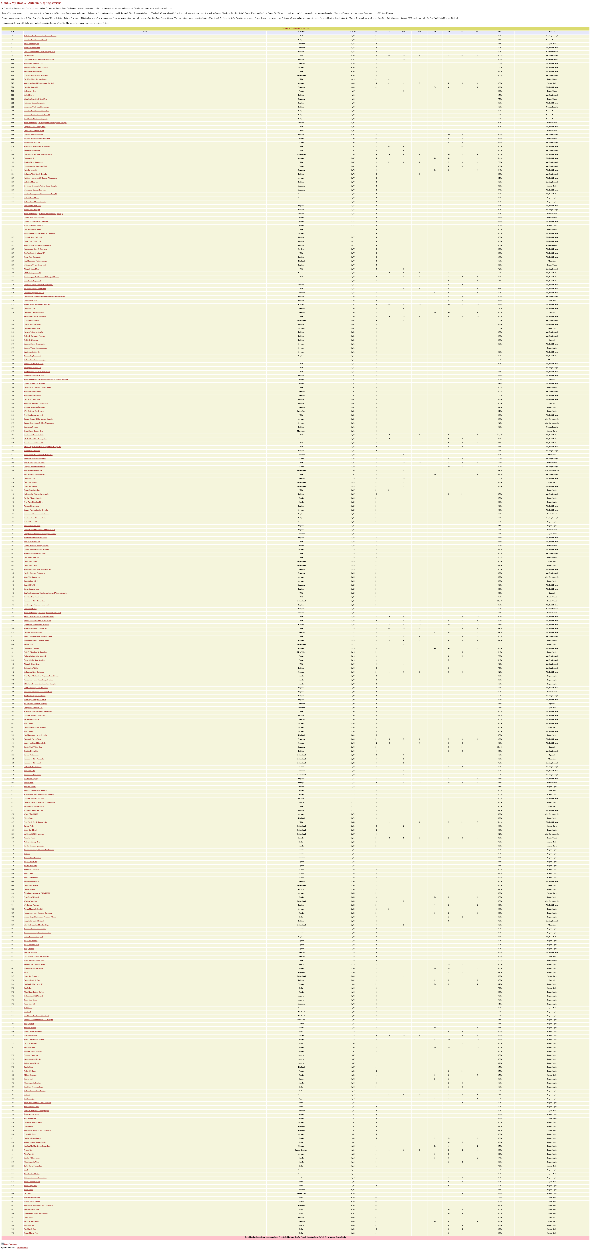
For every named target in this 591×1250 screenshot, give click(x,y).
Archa (26, 972)
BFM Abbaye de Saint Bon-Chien (36, 75)
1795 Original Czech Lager (34, 411)
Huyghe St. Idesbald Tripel (34, 921)
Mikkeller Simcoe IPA (32, 48)
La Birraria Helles (30, 565)
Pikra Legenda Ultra (31, 1162)
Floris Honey (29, 1217)
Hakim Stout (28, 782)
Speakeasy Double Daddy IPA (35, 289)
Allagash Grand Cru (31, 269)
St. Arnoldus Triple (31, 668)
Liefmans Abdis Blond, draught (35, 174)
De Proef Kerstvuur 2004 (33, 134)
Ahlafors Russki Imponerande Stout (37, 138)
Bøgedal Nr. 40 (29, 585)
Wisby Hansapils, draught (33, 225)
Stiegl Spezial (29, 1024)
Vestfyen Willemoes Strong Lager (36, 1111)
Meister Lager (29, 1099)
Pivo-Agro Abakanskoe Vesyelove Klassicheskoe (41, 676)
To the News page (10, 1244)
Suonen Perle (29, 826)
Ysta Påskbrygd (30, 1118)
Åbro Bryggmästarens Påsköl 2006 (37, 893)
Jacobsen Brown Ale (31, 881)
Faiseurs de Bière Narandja (34, 759)
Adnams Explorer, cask (32, 356)
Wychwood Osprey (31, 778)
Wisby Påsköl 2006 (31, 814)
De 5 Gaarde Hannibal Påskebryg (36, 956)
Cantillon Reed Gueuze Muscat (35, 40)
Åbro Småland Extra (31, 1174)
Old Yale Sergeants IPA (32, 273)
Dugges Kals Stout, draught (34, 217)
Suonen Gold (28, 644)
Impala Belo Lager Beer (33, 1031)
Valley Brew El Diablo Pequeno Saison (38, 636)
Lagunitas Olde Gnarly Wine (34, 127)
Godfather (28, 988)
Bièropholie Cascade (31, 648)
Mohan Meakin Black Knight (34, 1091)
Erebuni (27, 1095)
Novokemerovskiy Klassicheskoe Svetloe (39, 850)
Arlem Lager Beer (30, 1186)
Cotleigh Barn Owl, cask (33, 237)
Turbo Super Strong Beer (33, 1166)
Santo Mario (28, 1190)
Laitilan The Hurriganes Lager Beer (37, 1146)
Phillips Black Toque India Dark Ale (37, 304)
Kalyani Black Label (31, 1107)
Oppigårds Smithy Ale (32, 352)
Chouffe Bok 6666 (30, 300)
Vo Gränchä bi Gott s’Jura (34, 834)
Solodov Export (30, 1047)
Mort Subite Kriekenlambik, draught (37, 245)
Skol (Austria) (29, 1225)
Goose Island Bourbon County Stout (37, 387)
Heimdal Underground (32, 281)
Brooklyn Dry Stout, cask (33, 597)
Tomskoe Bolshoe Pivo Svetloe (35, 929)
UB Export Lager (30, 1043)
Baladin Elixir (29, 55)
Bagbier (27, 854)
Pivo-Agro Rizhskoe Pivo (33, 502)
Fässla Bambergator (31, 44)
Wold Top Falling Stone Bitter (35, 699)
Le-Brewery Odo (30, 91)
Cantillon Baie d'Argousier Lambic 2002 (39, 59)
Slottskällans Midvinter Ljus (34, 522)
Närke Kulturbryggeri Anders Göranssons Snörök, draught (46, 379)
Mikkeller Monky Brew (32, 391)
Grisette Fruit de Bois (32, 980)
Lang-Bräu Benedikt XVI (33, 707)
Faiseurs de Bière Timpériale (34, 601)
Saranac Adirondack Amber (34, 806)
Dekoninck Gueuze (31, 427)
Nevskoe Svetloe (30, 1028)
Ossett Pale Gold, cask (32, 257)
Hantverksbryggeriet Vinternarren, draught (40, 194)
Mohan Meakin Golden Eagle (35, 1142)
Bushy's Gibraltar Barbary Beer (36, 652)
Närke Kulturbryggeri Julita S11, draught (39, 233)
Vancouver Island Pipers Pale (35, 743)
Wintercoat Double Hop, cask (35, 190)
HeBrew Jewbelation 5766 (33, 364)
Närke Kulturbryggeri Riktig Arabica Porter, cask (42, 613)
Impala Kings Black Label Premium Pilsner (40, 917)
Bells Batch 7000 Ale (31, 557)
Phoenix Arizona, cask (32, 526)
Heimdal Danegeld (31, 87)
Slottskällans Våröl (31, 581)
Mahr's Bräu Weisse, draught (34, 360)
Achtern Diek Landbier (32, 858)
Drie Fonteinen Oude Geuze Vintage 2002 (39, 52)
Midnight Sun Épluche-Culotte (35, 553)
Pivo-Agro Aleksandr (32, 897)
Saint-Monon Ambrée (32, 451)
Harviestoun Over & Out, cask (35, 249)
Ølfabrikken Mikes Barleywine (35, 439)
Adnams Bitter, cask (31, 506)
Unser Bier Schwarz (31, 976)
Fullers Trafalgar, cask (32, 324)
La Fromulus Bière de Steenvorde (36, 494)
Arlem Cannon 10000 (32, 1182)
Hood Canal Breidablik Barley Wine (37, 620)
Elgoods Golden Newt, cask (34, 375)
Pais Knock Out (30, 1229)
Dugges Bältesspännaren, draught (36, 549)
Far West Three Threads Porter (35, 79)
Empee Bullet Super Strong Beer (36, 1213)
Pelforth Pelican (30, 1071)
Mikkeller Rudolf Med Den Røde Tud (37, 569)
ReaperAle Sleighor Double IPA (35, 628)
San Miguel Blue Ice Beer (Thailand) (37, 1130)
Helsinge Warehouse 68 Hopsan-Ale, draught (40, 178)
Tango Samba (29, 949)
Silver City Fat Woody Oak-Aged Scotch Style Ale (42, 447)
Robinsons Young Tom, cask (34, 103)
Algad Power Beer (30, 941)
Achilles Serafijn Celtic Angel (34, 696)
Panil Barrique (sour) (32, 150)
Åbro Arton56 (29, 1154)
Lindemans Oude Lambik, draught (36, 107)
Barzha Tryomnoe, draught (34, 846)
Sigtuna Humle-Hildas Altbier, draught (38, 419)
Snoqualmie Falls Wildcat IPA (35, 316)
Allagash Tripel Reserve (32, 664)
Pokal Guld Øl (29, 1004)
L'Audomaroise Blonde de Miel (35, 166)
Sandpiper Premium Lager (34, 1087)
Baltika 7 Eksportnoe (32, 1158)
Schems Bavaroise (30, 865)
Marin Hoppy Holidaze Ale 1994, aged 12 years (41, 277)
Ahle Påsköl (28, 723)
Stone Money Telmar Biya (33, 431)
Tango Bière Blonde (31, 877)
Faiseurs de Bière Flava (32, 775)
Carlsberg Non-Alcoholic (33, 1122)
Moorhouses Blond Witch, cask (35, 537)
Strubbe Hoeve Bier (31, 751)
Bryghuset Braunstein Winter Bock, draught (40, 186)
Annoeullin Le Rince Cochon (34, 660)
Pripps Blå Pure (30, 1134)
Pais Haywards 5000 (31, 1209)
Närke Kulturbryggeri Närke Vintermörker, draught (43, 214)
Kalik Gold (28, 1008)
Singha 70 (27, 1012)
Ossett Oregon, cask (31, 589)
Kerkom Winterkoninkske (33, 332)
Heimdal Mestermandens (33, 632)
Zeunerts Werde (30, 786)
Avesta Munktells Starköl (33, 909)
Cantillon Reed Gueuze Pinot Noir (36, 111)
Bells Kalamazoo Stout (32, 229)
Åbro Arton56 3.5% (31, 1114)
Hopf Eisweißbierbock (32, 328)
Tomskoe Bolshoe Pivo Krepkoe (35, 790)
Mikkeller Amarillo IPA (32, 395)
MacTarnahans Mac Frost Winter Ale (38, 711)
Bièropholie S (29, 158)
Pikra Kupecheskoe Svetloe (34, 1039)
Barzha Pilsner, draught (33, 498)
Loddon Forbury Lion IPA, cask (36, 688)
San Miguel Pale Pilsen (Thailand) (36, 1016)
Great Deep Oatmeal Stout (34, 131)
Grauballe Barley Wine (32, 739)
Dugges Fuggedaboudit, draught (36, 510)
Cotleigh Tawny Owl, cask (33, 937)
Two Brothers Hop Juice (33, 71)
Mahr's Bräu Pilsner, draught (35, 202)
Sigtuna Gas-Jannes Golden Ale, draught (39, 423)
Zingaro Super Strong (32, 1197)
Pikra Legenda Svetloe (32, 1083)
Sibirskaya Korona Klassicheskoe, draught (40, 684)
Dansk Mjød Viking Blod (33, 747)
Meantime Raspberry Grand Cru (36, 403)
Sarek (26, 1170)
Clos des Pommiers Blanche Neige (36, 925)
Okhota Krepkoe (30, 1075)
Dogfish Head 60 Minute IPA (34, 253)
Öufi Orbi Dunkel (30, 482)
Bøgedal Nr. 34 (29, 308)
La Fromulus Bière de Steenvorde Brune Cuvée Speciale (44, 296)
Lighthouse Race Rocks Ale (34, 672)
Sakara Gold (28, 1079)
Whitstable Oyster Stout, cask (35, 265)
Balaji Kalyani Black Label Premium (37, 1103)
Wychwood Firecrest (31, 905)
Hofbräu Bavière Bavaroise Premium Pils (39, 802)
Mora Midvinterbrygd (32, 577)
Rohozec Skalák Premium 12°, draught (38, 1020)
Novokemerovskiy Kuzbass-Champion (38, 913)
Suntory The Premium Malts (34, 964)
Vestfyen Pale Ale (30, 952)
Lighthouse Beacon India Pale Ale (36, 624)
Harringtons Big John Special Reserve (38, 154)
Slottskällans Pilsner (31, 198)
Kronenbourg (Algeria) (32, 1059)
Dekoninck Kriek (30, 609)
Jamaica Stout (29, 838)
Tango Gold (28, 873)
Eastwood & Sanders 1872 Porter (36, 514)
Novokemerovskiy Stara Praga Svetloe (38, 680)
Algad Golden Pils (30, 861)
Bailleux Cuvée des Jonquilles (35, 458)
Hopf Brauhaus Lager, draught (35, 735)
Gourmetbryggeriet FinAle (34, 293)
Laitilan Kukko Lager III (33, 984)
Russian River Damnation (33, 162)
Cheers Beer (28, 818)
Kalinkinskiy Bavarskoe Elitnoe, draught (39, 794)
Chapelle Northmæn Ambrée (34, 466)
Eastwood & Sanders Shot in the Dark (38, 692)
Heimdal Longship (30, 170)
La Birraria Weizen (31, 885)
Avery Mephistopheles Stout (34, 960)
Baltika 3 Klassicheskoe (32, 1138)
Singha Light (28, 1067)
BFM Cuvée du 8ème (31, 320)
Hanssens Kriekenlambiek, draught (37, 115)
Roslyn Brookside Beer (32, 490)
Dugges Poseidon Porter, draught (36, 545)
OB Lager (27, 1193)
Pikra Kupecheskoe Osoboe (34, 992)
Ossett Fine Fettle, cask (32, 241)
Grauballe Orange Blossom (34, 312)
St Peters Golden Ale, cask (33, 810)
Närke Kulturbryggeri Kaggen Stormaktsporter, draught (45, 123)
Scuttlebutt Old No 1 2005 (33, 435)
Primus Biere (28, 1150)
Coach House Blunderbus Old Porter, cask (39, 530)
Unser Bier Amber (30, 486)
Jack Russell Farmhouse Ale (34, 474)
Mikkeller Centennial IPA (33, 63)
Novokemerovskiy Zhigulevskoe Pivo (37, 933)
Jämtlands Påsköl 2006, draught (36, 67)
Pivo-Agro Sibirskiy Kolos (33, 968)
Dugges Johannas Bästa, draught (36, 221)
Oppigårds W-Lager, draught (35, 727)
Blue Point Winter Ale (32, 541)
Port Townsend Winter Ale (33, 443)
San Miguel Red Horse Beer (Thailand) (38, 1205)
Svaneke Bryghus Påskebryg (34, 407)
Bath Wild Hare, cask (32, 399)
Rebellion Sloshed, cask (32, 206)
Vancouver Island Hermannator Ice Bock (39, 83)
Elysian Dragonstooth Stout (34, 462)
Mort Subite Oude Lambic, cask (35, 119)
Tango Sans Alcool (30, 1000)
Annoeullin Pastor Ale (32, 142)
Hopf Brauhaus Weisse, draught (35, 261)
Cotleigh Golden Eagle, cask (34, 715)
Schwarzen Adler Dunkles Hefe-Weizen (38, 455)
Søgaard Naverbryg (31, 1221)
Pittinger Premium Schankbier (35, 1178)
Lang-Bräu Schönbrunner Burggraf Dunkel (40, 534)
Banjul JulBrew (29, 889)
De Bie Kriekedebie (31, 340)
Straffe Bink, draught (32, 210)
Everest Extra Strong (32, 1201)
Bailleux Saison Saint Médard (35, 656)
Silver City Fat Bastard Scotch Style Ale (39, 616)
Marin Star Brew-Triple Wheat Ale (37, 146)
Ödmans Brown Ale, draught (34, 344)
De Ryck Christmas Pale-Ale (34, 336)
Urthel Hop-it (29, 95)
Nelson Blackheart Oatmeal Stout (36, 640)
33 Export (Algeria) (31, 869)
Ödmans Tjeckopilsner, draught (35, 348)
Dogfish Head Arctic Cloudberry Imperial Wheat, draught (45, 593)
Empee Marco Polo (31, 1233)
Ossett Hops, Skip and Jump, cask (36, 605)
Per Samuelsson (22, 1247)
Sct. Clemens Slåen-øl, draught (35, 703)
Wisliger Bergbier (30, 901)
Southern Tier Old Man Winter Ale (37, 372)
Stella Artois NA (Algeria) (33, 996)
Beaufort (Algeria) (31, 1055)
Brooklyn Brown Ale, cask (33, 415)
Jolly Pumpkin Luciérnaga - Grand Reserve (40, 36)
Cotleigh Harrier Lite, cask (34, 798)
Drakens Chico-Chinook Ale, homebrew (38, 285)
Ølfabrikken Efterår (31, 719)
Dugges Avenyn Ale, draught (34, 383)
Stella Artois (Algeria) (32, 1063)
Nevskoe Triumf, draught (33, 1051)
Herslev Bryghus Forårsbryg (34, 573)
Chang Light (28, 1126)
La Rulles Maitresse (31, 182)
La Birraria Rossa (30, 561)
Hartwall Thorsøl (30, 1035)
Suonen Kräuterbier (31, 755)
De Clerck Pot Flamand (32, 767)
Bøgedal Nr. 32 (29, 478)
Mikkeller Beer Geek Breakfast (35, 99)
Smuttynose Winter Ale (32, 368)
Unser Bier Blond (30, 830)
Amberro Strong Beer (32, 842)
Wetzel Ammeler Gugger (33, 470)
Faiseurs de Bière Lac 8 (32, 763)
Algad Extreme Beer (31, 945)
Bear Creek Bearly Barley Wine (35, 822)
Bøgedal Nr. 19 (29, 771)
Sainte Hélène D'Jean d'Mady (35, 518)
